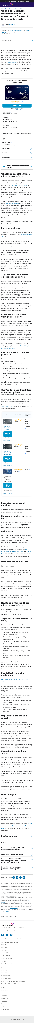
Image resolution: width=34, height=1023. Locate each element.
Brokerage (4, 995)
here (7, 911)
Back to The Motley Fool (17, 1019)
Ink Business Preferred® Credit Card (17, 82)
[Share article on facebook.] (13, 878)
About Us (3, 944)
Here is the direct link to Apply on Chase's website (14, 680)
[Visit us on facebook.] (3, 936)
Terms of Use (4, 970)
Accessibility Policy (6, 975)
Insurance (3, 1004)
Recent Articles (5, 1009)
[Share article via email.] (24, 878)
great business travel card (18, 185)
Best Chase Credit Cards (19, 8)
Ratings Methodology (6, 958)
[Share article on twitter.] (17, 878)
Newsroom (4, 950)
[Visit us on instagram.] (12, 936)
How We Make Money (6, 953)
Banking (3, 993)
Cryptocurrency (5, 998)
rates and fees (12, 62)
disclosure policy (14, 908)
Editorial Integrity (5, 955)
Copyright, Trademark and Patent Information (13, 981)
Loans (2, 1006)
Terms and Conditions (6, 978)
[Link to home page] (7, 5)
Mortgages (4, 1001)
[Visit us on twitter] (8, 936)
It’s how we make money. (16, 30)
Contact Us (4, 947)
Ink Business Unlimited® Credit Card (7, 452)
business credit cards (12, 203)
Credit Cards (11, 8)
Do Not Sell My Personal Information (10, 984)
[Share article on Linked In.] (20, 878)
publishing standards (16, 890)
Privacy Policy (4, 973)
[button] (29, 5)
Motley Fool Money (4, 8)
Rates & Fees (16, 109)
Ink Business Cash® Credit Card (7, 427)
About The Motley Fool (7, 964)
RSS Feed (3, 961)
